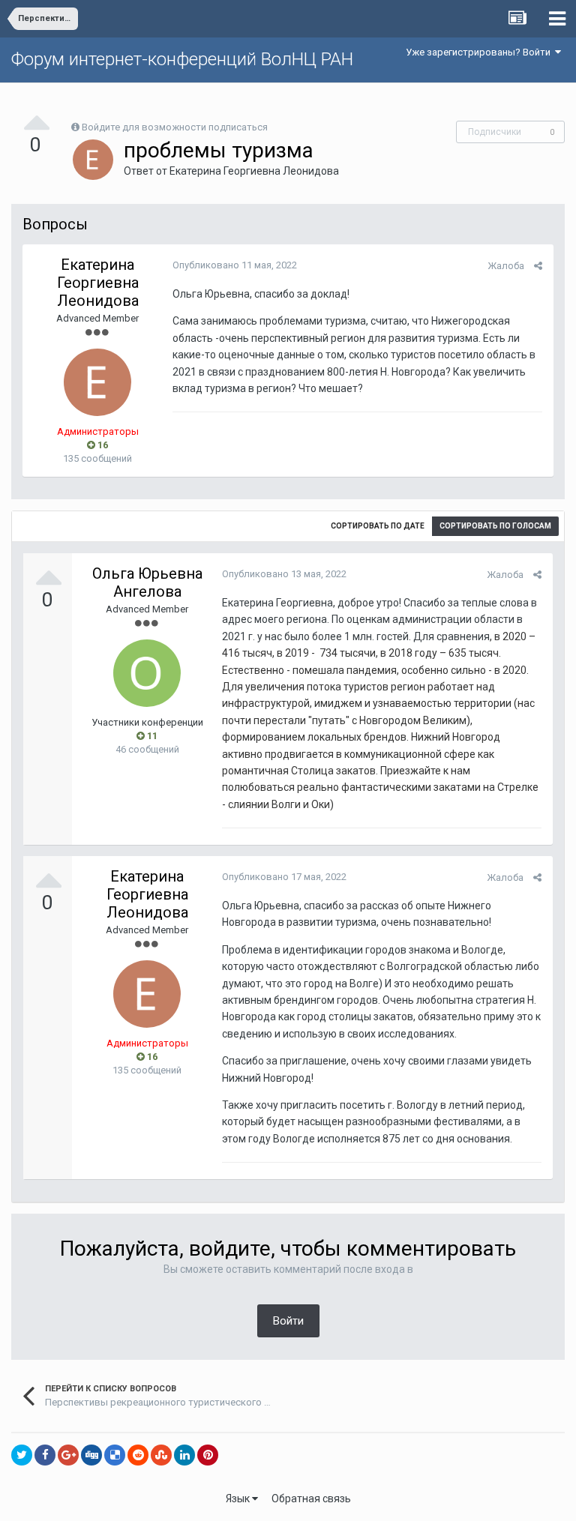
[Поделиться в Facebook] (45, 1455)
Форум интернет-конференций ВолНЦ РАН (182, 59)
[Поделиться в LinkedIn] (184, 1455)
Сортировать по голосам (495, 526)
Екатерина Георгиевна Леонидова (254, 171)
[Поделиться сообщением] (538, 265)
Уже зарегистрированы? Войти (480, 52)
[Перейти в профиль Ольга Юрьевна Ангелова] (147, 673)
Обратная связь (311, 1499)
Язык (239, 1499)
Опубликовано (234, 265)
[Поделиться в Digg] (91, 1455)
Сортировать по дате (377, 526)
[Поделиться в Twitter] (21, 1455)
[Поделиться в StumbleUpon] (161, 1455)
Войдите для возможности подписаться (175, 127)
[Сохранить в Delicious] (114, 1455)
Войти (288, 1321)
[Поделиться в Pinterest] (207, 1455)
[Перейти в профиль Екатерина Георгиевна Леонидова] (93, 159)
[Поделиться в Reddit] (138, 1455)
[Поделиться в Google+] (68, 1455)
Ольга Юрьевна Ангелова (147, 582)
